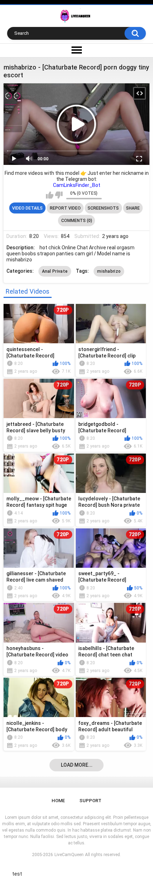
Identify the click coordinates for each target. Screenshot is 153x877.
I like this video (49, 195)
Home (58, 800)
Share (133, 208)
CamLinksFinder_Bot (76, 185)
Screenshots (103, 208)
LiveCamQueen (69, 854)
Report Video (65, 208)
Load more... (77, 765)
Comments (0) (76, 220)
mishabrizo (109, 271)
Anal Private (55, 271)
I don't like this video (59, 195)
